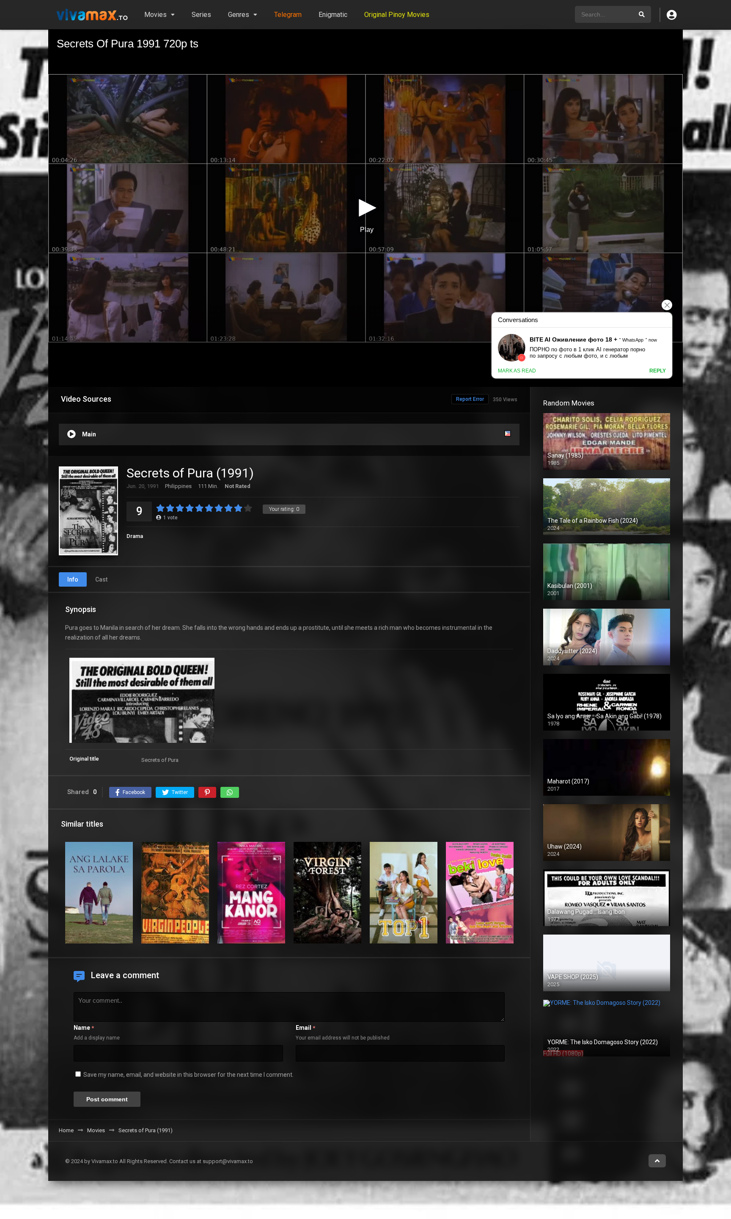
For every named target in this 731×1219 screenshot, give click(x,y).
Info (72, 579)
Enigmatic (333, 15)
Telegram (288, 15)
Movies (155, 15)
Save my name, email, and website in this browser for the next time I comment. (188, 1074)
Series (201, 15)
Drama (134, 536)
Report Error (470, 399)
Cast (101, 579)
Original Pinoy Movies (396, 15)
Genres (238, 15)
